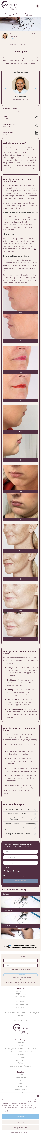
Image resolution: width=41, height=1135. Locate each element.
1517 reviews (8, 15)
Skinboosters (7, 238)
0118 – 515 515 (20, 1008)
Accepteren (20, 1117)
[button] (38, 1096)
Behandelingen (12, 44)
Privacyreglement (24, 1132)
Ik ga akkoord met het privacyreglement (16, 876)
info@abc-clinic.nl (20, 1020)
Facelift (20, 1046)
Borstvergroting (20, 1054)
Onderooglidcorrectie (20, 1086)
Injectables (20, 1075)
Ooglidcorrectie (20, 1078)
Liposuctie (20, 1043)
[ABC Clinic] (9, 6)
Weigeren (20, 1122)
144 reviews (28, 15)
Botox (21, 1080)
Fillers (20, 1083)
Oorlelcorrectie (20, 1060)
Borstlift (20, 1092)
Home (3, 44)
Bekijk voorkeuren (20, 1128)
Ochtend (8, 871)
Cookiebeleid (14, 1132)
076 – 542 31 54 (20, 997)
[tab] (20, 809)
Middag (17, 871)
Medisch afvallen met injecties (20, 1066)
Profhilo (20, 1063)
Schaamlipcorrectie (20, 1089)
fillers (17, 217)
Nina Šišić (13, 38)
